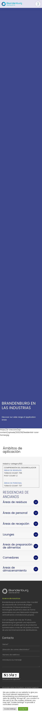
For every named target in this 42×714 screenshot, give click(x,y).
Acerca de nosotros (11, 598)
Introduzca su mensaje (12, 660)
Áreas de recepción (16, 524)
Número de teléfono (11, 654)
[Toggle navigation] (38, 4)
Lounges (8, 534)
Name (5, 644)
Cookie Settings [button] (10, 709)
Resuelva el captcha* (11, 679)
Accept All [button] (23, 709)
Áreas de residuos (13, 470)
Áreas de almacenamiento (15, 569)
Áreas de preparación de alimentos (17, 546)
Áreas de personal (13, 483)
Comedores (11, 557)
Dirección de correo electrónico (16, 649)
